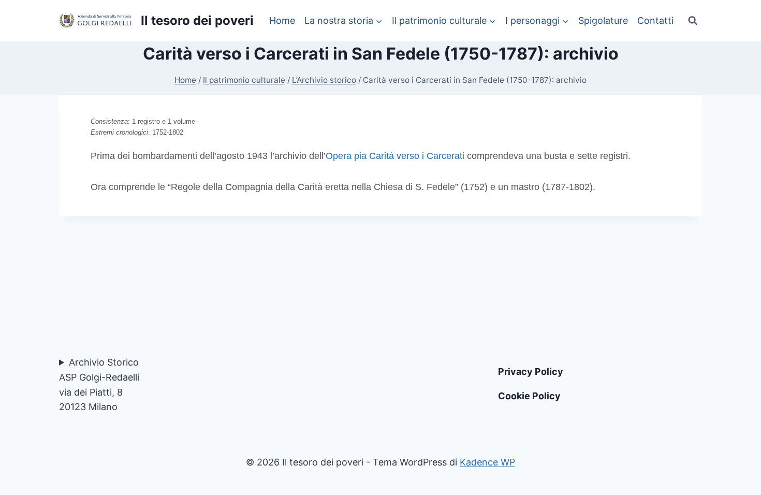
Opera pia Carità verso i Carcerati (395, 156)
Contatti (655, 20)
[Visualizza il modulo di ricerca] (692, 20)
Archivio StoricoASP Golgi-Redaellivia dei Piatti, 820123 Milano (99, 384)
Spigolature (603, 20)
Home (282, 20)
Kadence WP (487, 462)
